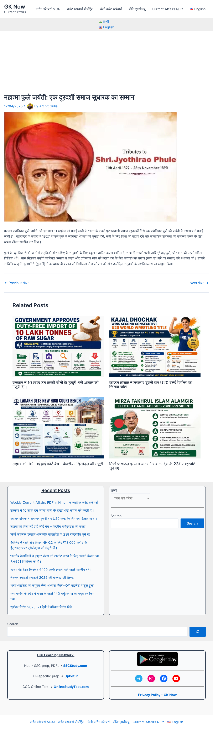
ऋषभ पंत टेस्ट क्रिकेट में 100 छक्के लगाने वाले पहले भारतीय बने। (51, 569)
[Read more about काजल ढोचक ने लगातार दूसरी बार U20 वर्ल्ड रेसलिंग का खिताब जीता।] (155, 346)
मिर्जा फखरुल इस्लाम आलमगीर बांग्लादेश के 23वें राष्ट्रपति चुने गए (152, 466)
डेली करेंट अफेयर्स (111, 9)
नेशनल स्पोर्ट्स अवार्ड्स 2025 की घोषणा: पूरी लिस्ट (42, 577)
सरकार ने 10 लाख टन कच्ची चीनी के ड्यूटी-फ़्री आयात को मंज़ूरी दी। (55, 384)
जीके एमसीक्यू (137, 9)
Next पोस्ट (199, 282)
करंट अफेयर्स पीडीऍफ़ (80, 9)
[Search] (197, 632)
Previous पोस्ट (17, 282)
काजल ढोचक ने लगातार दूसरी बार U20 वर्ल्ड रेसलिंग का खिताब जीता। (150, 384)
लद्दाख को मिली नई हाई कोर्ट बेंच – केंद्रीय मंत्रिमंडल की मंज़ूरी (57, 463)
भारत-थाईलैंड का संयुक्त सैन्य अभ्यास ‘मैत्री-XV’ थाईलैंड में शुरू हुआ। (53, 585)
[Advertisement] (106, 62)
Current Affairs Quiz (167, 9)
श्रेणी (114, 490)
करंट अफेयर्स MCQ (48, 9)
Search (116, 516)
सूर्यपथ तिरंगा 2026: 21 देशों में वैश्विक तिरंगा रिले (41, 607)
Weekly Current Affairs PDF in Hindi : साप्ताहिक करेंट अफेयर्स (54, 502)
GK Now (14, 6)
